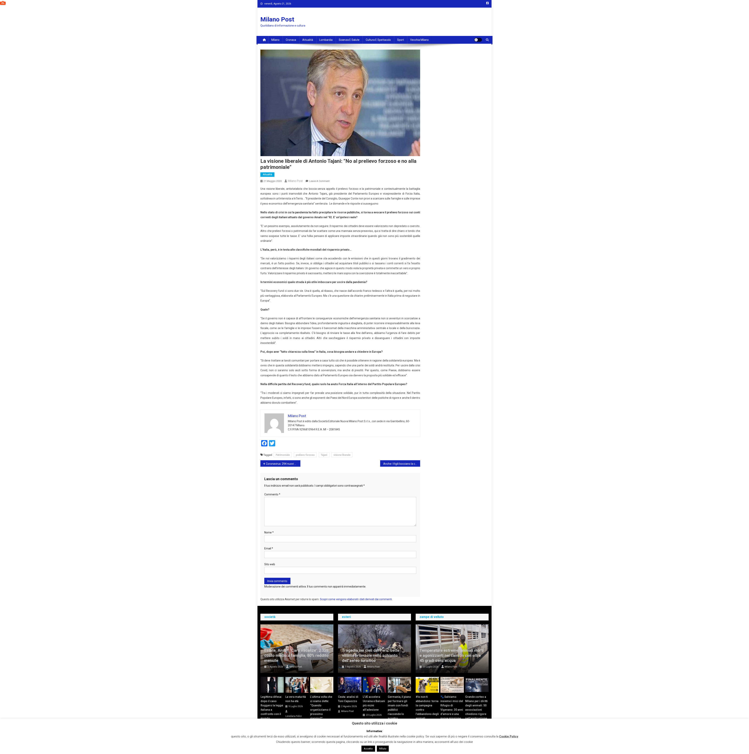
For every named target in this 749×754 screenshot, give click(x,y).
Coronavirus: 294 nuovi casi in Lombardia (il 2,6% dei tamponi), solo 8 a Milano (283, 463)
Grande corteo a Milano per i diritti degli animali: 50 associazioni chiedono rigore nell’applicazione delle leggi (476, 709)
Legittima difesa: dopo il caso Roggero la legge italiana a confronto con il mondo (272, 707)
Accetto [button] (368, 748)
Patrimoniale (283, 454)
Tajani (324, 454)
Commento (272, 494)
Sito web (269, 564)
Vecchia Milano (419, 39)
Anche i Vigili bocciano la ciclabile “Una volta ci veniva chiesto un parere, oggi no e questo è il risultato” (401, 463)
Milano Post (277, 19)
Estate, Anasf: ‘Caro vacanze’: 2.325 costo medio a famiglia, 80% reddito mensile (296, 655)
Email (268, 548)
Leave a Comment (319, 181)
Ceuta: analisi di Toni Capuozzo (348, 699)
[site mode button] (478, 40)
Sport (400, 39)
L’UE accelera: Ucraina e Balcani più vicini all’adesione (374, 703)
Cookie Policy (508, 736)
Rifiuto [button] (382, 748)
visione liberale (342, 454)
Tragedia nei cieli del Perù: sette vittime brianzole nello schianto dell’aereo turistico (370, 655)
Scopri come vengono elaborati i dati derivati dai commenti (356, 599)
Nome (269, 532)
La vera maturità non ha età (295, 699)
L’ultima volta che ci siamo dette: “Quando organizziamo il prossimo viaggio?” (321, 707)
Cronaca (291, 39)
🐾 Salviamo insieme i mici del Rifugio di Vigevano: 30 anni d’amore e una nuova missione (451, 707)
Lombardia (326, 39)
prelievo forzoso (305, 454)
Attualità (307, 39)
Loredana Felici (293, 716)
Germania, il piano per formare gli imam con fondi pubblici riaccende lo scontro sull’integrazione (399, 709)
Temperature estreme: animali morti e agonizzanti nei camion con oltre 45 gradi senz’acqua (452, 655)
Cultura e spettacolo (378, 39)
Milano (275, 39)
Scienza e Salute (349, 39)
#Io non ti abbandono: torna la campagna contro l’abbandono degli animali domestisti (427, 709)
